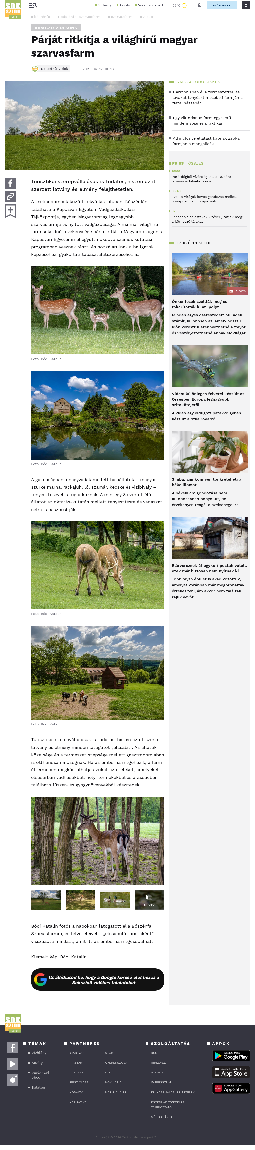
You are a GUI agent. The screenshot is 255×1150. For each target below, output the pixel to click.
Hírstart (76, 1062)
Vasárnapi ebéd (150, 5)
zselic (148, 17)
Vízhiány (105, 5)
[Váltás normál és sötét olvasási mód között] (199, 5)
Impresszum (161, 1082)
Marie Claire (115, 1092)
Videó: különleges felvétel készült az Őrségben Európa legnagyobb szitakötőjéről (208, 399)
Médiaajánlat (162, 1117)
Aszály (125, 5)
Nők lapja (113, 1082)
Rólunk (157, 1072)
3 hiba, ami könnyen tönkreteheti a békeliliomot (206, 482)
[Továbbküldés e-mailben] (10, 196)
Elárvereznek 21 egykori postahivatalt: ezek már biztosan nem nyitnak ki (209, 568)
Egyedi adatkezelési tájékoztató (168, 1105)
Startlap (76, 1052)
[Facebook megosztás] (10, 183)
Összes (195, 163)
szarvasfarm (121, 17)
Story (110, 1052)
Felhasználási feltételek (173, 1092)
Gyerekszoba (116, 1062)
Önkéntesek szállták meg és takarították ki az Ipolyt (199, 304)
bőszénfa (42, 17)
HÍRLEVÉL (158, 1062)
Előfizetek (222, 5)
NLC (108, 1072)
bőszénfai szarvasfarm (80, 17)
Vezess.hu (78, 1072)
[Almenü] (33, 5)
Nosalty (76, 1092)
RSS (154, 1052)
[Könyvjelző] (10, 211)
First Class (79, 1082)
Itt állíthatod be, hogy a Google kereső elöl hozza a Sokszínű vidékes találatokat (103, 980)
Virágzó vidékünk (56, 27)
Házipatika (78, 1102)
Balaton (38, 1087)
